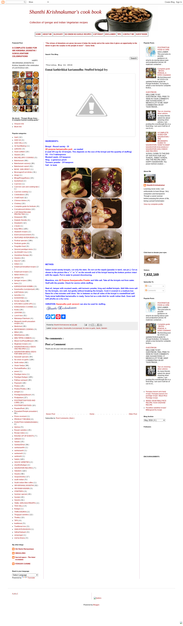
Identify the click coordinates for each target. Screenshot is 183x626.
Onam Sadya (19, 366)
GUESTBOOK (151, 92)
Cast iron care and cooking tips (26, 187)
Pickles (17, 386)
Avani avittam (19, 152)
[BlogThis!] (92, 324)
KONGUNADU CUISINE (23, 307)
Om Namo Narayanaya (24, 549)
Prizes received (20, 416)
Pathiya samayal (21, 380)
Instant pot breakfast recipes (25, 267)
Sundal (17, 497)
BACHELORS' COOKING (24, 158)
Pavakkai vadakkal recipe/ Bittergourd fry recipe (156, 409)
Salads (17, 442)
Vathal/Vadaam (20, 532)
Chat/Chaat (19, 198)
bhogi (16, 175)
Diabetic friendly (20, 220)
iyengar (17, 278)
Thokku (17, 518)
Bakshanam (19, 161)
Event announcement (22, 235)
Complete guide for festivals (25, 206)
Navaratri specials (21, 357)
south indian (19, 480)
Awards (17, 155)
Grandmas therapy (21, 255)
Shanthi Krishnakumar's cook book (65, 12)
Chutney (17, 204)
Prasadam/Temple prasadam (25, 411)
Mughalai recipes (21, 344)
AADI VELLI (19, 143)
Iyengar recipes (57, 328)
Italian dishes (19, 275)
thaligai (17, 509)
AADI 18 (17, 140)
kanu (16, 283)
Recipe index (19, 433)
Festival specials (21, 241)
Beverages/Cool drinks (23, 172)
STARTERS (19, 491)
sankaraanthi (19, 448)
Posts (149, 286)
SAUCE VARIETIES (22, 462)
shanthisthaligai (20, 465)
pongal (17, 392)
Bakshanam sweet (21, 166)
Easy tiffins (18, 229)
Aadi (16, 137)
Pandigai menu (20, 374)
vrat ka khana (19, 538)
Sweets (17, 500)
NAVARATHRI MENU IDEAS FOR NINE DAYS (25, 353)
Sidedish (104, 328)
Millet (16, 332)
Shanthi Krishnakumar (156, 185)
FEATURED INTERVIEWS (24, 238)
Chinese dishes (20, 201)
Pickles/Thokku (20, 389)
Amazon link (19, 124)
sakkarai (17, 439)
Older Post (133, 414)
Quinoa (17, 427)
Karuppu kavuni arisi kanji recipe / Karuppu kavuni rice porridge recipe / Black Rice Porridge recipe (157, 395)
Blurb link (18, 127)
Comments (151, 291)
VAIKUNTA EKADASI (22, 529)
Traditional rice (20, 526)
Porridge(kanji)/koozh (22, 395)
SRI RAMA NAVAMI (22, 488)
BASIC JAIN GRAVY (22, 169)
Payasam (18, 383)
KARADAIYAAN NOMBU (24, 286)
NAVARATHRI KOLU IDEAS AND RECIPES (25, 348)
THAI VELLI (19, 506)
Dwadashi (18, 223)
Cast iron (18, 184)
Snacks (17, 474)
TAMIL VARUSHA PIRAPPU (25, 503)
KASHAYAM (19, 298)
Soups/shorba (20, 477)
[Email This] (90, 324)
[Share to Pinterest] (101, 324)
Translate (31, 578)
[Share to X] (95, 324)
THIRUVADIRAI (20, 512)
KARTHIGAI (19, 292)
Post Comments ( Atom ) (65, 418)
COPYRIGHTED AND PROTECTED (22, 213)
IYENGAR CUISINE (22, 564)
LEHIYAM (18, 313)
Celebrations (19, 195)
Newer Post (50, 414)
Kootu (16, 310)
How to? (17, 261)
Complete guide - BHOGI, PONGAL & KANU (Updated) (164, 72)
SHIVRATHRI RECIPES (23, 468)
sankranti (18, 456)
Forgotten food (20, 246)
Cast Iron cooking (21, 192)
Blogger (96, 605)
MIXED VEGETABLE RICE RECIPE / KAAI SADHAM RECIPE (156, 403)
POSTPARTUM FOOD (23, 405)
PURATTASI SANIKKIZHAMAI (26, 422)
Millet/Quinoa (19, 335)
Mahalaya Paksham (22, 318)
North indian (19, 363)
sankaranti (18, 453)
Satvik (98, 328)
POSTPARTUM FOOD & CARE (163, 49)
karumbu (18, 295)
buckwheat (18, 181)
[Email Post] (85, 325)
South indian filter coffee (23, 483)
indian (17, 264)
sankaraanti (19, 451)
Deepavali (18, 217)
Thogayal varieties (21, 515)
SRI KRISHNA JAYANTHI (24, 485)
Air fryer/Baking (20, 146)
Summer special (20, 494)
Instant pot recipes (21, 272)
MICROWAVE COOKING (24, 329)
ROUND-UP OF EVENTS (24, 436)
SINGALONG (20, 553)
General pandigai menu (23, 249)
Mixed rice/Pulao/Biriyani (24, 341)
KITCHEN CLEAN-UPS (23, 304)
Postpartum (19, 398)
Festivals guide (20, 243)
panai (16, 371)
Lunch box (18, 316)
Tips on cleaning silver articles (164, 112)
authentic (18, 149)
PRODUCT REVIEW (22, 419)
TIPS (16, 521)
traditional (18, 523)
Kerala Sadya (19, 301)
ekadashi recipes (21, 232)
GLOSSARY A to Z (21, 252)
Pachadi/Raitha (20, 368)
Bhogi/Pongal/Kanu (22, 178)
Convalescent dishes (22, 209)
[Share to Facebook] (98, 324)
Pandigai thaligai (21, 377)
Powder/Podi (19, 408)
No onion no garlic (89, 328)
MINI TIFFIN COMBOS (23, 338)
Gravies (17, 258)
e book (17, 226)
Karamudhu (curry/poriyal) (73, 328)
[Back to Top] (181, 623)
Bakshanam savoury (22, 163)
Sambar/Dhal (19, 445)
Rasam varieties (20, 430)
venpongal (18, 535)
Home (92, 414)
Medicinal (18, 326)
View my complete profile (153, 204)
